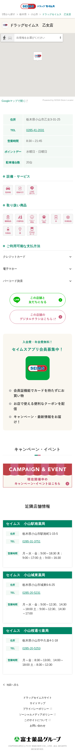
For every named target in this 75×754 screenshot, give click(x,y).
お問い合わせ (37, 725)
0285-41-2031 (35, 130)
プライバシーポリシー (37, 708)
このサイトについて (37, 720)
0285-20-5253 (31, 648)
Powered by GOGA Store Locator (58, 100)
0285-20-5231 (31, 592)
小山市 (34, 14)
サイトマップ (37, 703)
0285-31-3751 (31, 541)
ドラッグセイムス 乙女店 (56, 14)
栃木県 (23, 14)
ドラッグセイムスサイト (37, 697)
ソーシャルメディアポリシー (37, 714)
